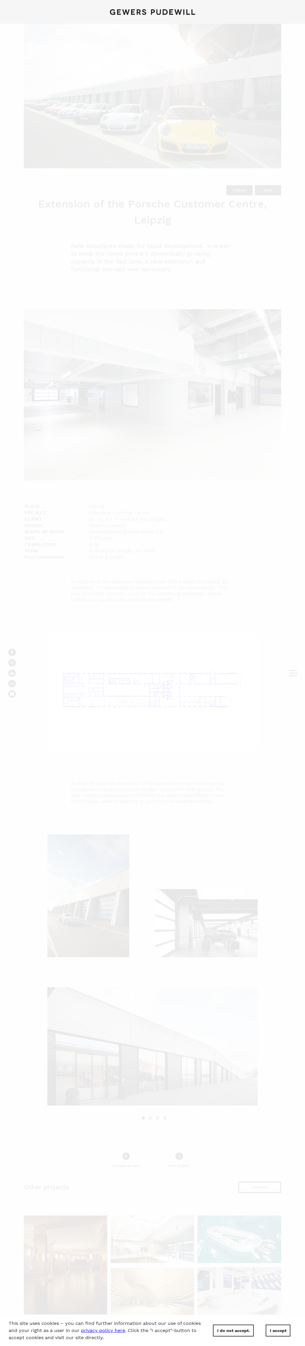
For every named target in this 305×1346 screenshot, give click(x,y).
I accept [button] (278, 1330)
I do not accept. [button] (233, 1330)
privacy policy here (103, 1330)
